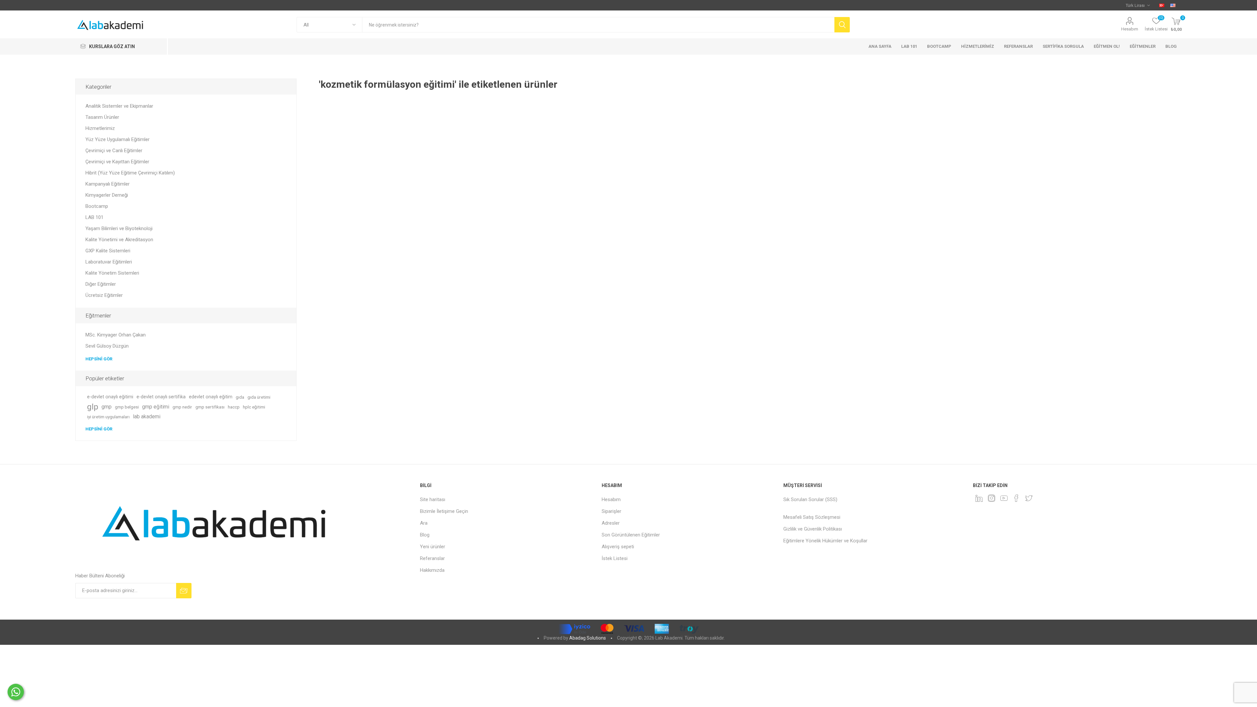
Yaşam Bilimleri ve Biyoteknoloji (119, 228)
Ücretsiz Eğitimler (104, 295)
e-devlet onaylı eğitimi (110, 397)
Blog (424, 535)
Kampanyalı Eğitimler (107, 184)
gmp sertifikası (210, 406)
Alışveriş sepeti (618, 547)
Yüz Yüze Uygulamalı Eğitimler (117, 139)
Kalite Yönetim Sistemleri (112, 273)
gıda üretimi (258, 397)
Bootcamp (96, 206)
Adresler (611, 523)
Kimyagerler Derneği (106, 195)
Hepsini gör (98, 358)
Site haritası (432, 499)
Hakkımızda (432, 570)
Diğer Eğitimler (100, 284)
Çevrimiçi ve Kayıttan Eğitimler (117, 162)
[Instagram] (991, 498)
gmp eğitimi (155, 407)
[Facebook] (1016, 498)
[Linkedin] (979, 498)
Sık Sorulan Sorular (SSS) (810, 499)
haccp (234, 406)
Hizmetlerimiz (100, 128)
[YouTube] (1004, 498)
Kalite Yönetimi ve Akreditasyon (119, 240)
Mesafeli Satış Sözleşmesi (811, 517)
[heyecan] (1029, 498)
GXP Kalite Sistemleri (107, 251)
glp (92, 406)
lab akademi (146, 416)
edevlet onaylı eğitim (210, 397)
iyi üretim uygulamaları (108, 416)
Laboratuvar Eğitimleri (108, 262)
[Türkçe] (1162, 5)
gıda (240, 397)
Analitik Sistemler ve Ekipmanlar (119, 106)
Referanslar (432, 558)
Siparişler (611, 511)
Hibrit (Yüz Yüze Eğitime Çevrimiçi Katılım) (130, 173)
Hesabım (1129, 29)
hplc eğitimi (254, 406)
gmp (106, 407)
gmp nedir (182, 406)
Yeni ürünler (432, 547)
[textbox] (598, 24)
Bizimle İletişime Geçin (444, 511)
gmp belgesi (127, 406)
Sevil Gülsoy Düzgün (107, 346)
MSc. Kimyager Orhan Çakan (115, 335)
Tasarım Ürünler (102, 117)
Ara (424, 523)
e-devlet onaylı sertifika (161, 397)
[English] (1173, 5)
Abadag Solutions (587, 638)
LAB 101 (94, 217)
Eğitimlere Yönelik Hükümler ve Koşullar (825, 541)
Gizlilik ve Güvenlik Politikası (812, 529)
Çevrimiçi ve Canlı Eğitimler (113, 151)
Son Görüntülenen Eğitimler (631, 535)
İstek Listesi (615, 558)
